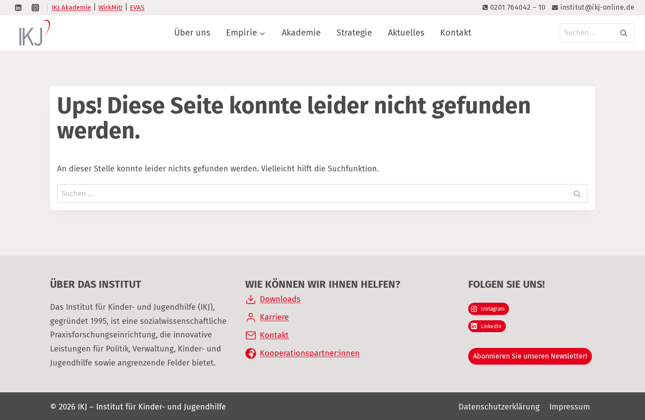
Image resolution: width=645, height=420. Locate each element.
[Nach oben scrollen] (617, 379)
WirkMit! (110, 7)
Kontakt (455, 32)
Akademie (301, 32)
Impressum (569, 407)
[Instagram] (35, 7)
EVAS (137, 7)
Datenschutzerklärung (499, 407)
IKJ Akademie (71, 7)
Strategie (354, 32)
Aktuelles (406, 32)
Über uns (192, 32)
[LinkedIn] (18, 7)
